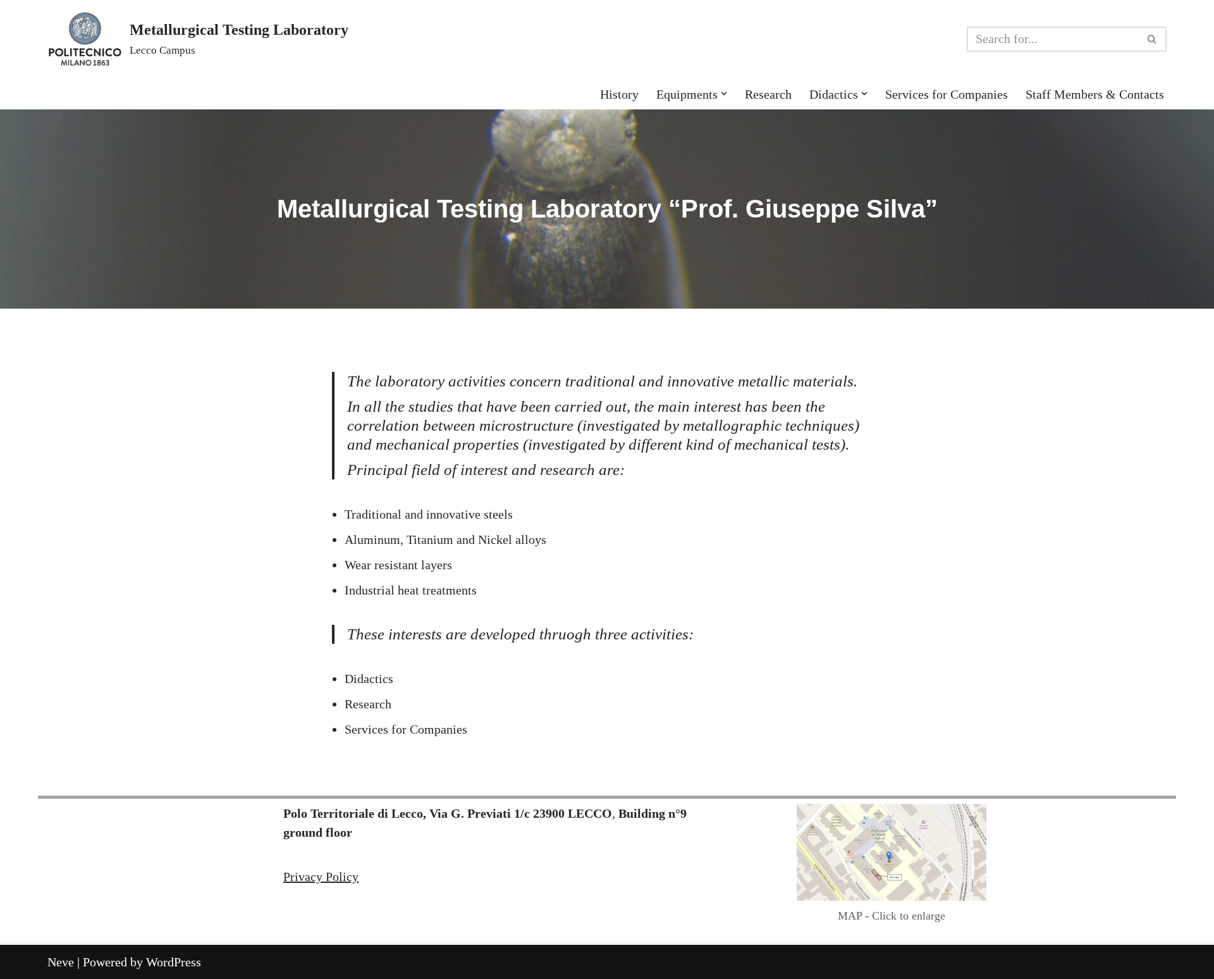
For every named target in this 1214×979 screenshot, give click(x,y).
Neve (60, 962)
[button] (724, 93)
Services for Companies (946, 94)
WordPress (173, 962)
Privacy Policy (321, 877)
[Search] (1152, 39)
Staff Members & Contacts (1095, 94)
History (619, 94)
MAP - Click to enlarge (891, 915)
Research (768, 94)
